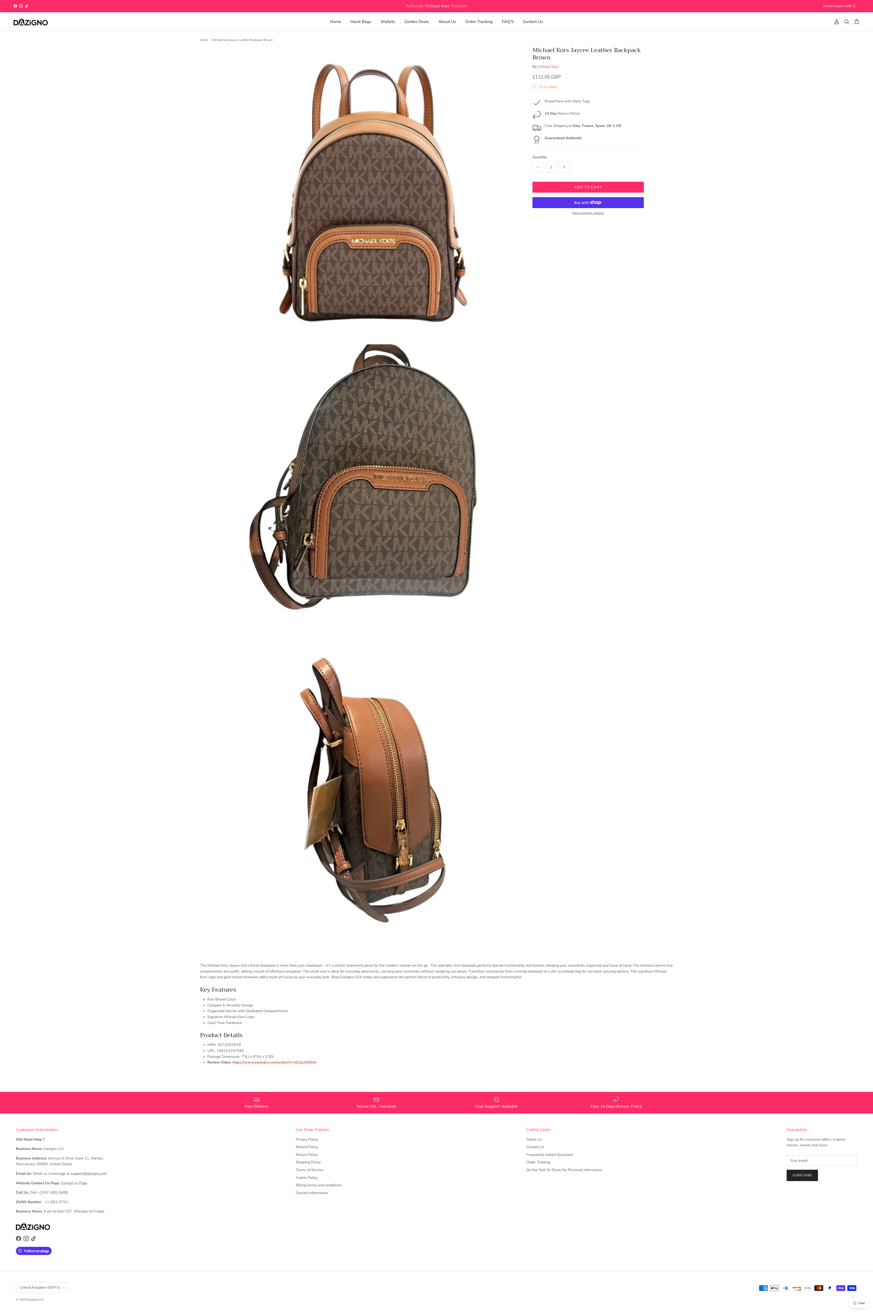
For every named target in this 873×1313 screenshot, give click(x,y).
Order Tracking (479, 21)
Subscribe (802, 1175)
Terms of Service (309, 1169)
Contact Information (312, 1192)
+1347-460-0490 (53, 1192)
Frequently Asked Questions (549, 1154)
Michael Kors (548, 66)
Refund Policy (307, 1146)
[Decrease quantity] (537, 166)
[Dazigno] (31, 22)
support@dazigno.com (89, 1173)
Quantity (539, 156)
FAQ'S (508, 21)
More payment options (588, 213)
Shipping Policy (308, 1162)
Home (335, 21)
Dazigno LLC (35, 1300)
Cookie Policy (307, 1177)
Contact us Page (74, 1183)
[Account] (835, 22)
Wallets (388, 21)
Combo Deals (416, 21)
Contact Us (533, 21)
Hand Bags (360, 21)
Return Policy (307, 1154)
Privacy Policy (307, 1139)
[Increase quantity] (564, 166)
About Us (447, 21)
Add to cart (588, 186)
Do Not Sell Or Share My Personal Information (564, 1169)
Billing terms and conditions (319, 1185)
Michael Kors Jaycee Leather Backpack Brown (242, 40)
